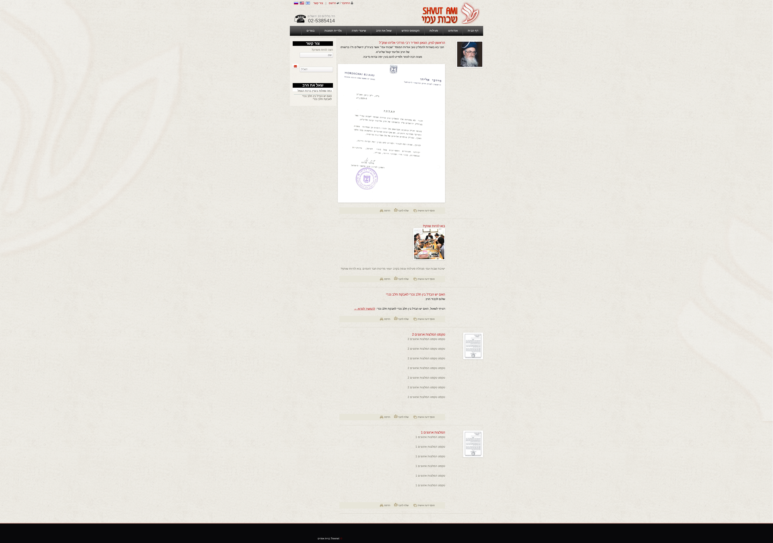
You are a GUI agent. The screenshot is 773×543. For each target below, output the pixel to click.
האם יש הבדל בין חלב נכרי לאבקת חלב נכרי (415, 294)
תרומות (473, 40)
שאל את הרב (384, 30)
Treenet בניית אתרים (330, 538)
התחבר (345, 3)
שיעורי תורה (359, 30)
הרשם (332, 3)
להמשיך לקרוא (364, 308)
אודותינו (453, 30)
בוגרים (310, 30)
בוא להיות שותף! (434, 226)
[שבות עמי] (450, 12)
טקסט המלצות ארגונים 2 (428, 334)
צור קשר (318, 3)
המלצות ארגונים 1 (433, 432)
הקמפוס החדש (411, 30)
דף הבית (473, 30)
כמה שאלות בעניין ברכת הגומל (315, 90)
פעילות (434, 30)
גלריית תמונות (333, 30)
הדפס (387, 210)
